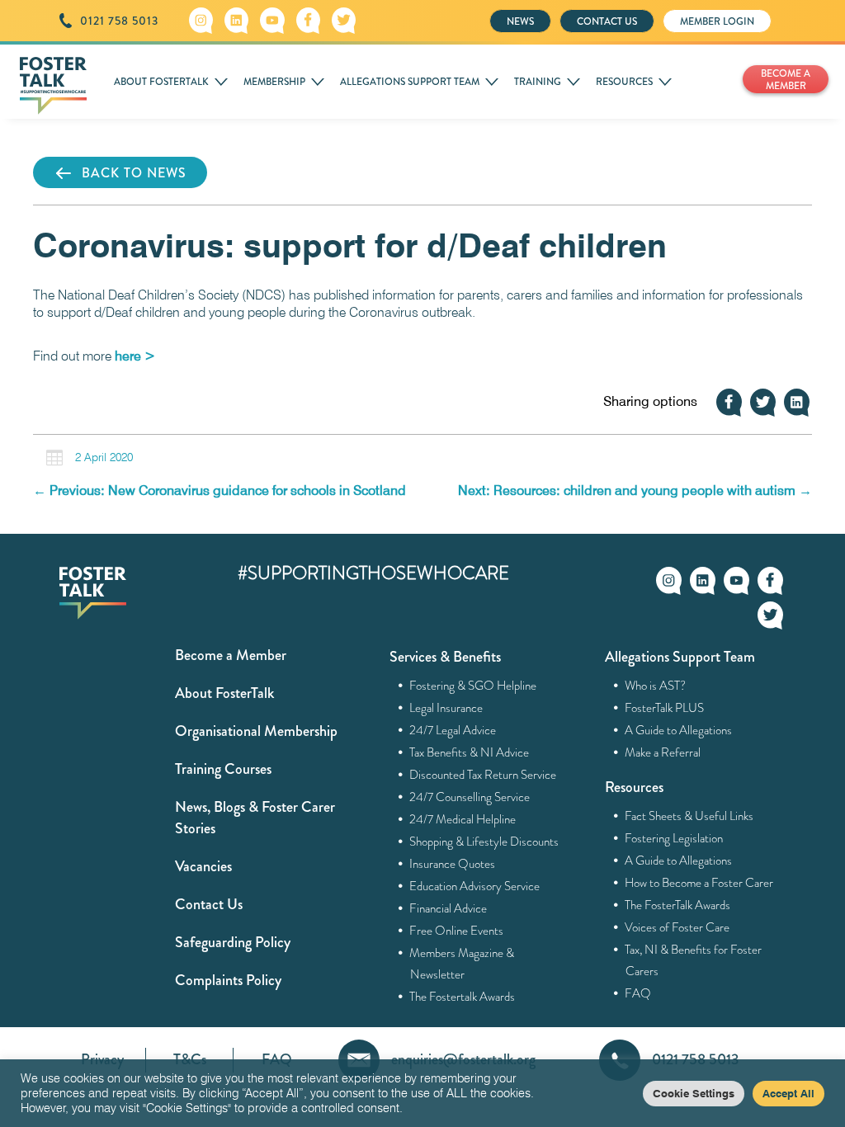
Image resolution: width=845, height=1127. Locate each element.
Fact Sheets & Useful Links (689, 816)
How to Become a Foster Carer (699, 883)
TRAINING (537, 81)
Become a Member (230, 655)
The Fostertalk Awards (462, 997)
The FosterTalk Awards (677, 905)
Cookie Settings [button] (693, 1093)
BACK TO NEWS (134, 172)
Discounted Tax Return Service (483, 775)
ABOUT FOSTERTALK (161, 81)
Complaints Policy (228, 980)
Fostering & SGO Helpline (473, 686)
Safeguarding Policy (232, 942)
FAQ (638, 993)
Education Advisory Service (475, 886)
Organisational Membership (256, 731)
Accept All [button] (788, 1093)
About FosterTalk (224, 693)
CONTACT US (607, 21)
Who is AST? (655, 686)
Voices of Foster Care (677, 927)
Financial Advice (448, 908)
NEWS (520, 21)
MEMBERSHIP (274, 81)
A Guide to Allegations (678, 730)
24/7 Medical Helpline (463, 819)
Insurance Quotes (452, 864)
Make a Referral (663, 752)
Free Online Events (456, 931)
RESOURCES (624, 81)
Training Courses (223, 769)
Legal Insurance (446, 708)
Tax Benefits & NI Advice (469, 752)
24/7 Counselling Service (470, 797)
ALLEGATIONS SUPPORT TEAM (409, 81)
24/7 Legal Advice (453, 730)
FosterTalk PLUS (664, 708)
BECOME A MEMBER (785, 79)
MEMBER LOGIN (717, 21)
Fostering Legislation (674, 838)
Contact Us (209, 904)
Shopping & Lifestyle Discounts (484, 841)
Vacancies (203, 866)
